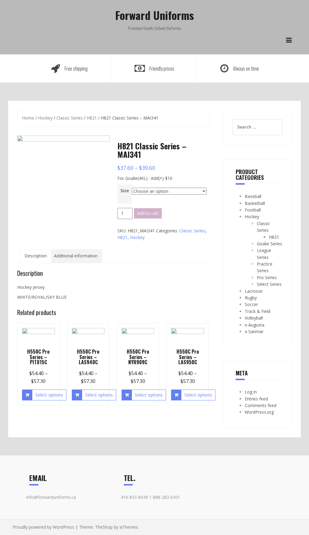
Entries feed (256, 399)
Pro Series (267, 277)
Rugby (251, 298)
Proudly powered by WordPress (43, 527)
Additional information (75, 256)
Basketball (255, 203)
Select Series (269, 284)
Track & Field (257, 311)
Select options (49, 395)
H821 (92, 118)
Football (253, 210)
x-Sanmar (254, 331)
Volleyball (254, 318)
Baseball (253, 196)
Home (28, 118)
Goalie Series (269, 244)
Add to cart (148, 213)
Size (124, 190)
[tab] (35, 256)
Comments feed (260, 405)
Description (35, 256)
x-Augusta (254, 325)
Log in (251, 392)
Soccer (251, 304)
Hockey (45, 118)
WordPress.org (259, 412)
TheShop (104, 527)
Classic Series (69, 118)
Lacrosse (254, 291)
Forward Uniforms (154, 15)
